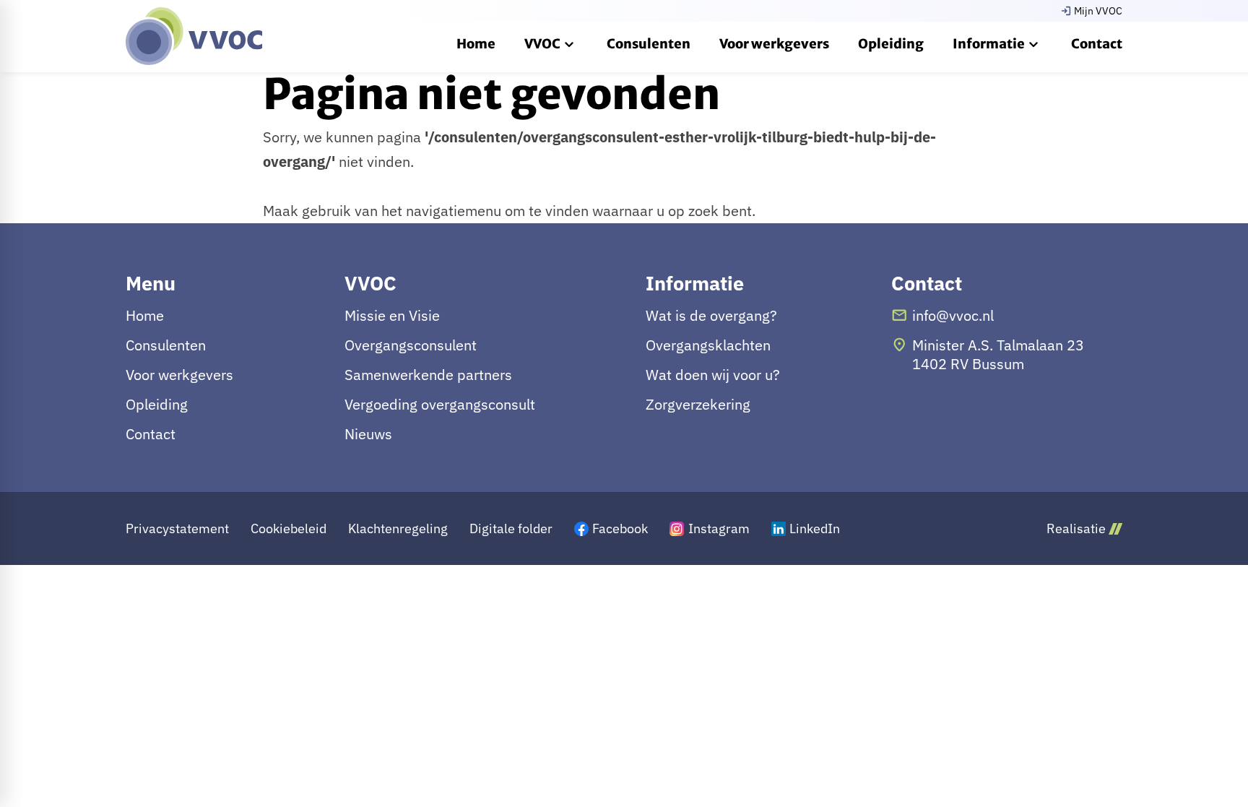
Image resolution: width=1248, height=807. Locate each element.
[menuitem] (475, 43)
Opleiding (157, 404)
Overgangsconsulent (410, 345)
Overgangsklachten (708, 345)
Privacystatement (177, 528)
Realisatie (1076, 528)
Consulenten (166, 345)
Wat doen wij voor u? (713, 375)
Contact (151, 434)
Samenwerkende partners (428, 375)
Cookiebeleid (288, 528)
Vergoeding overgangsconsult (439, 404)
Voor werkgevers (179, 375)
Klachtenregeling (398, 528)
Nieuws (368, 434)
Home (145, 315)
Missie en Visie (392, 315)
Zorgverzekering (698, 404)
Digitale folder (510, 528)
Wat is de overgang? (711, 315)
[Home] (194, 36)
